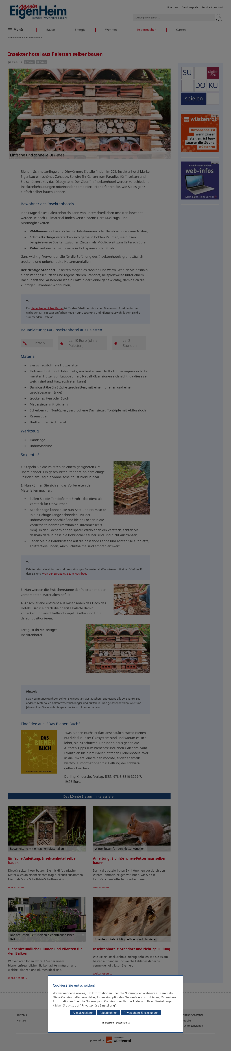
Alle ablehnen (108, 1012)
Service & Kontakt (212, 7)
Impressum (108, 1022)
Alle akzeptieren (83, 1012)
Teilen (30, 62)
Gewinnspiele (190, 7)
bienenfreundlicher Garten (47, 308)
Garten (181, 30)
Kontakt (21, 1020)
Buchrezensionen (192, 1025)
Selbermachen (146, 30)
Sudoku (186, 1020)
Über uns (172, 7)
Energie (80, 30)
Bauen (50, 30)
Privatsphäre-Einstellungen (141, 1012)
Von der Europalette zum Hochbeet (65, 573)
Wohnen (111, 30)
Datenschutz (123, 1022)
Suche (219, 20)
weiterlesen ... (17, 887)
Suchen (219, 16)
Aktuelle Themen (26, 29)
